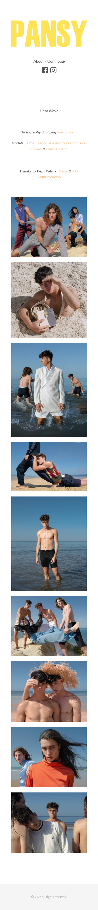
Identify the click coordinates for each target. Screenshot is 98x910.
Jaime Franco (36, 143)
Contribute (56, 61)
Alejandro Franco (63, 143)
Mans (63, 171)
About (38, 61)
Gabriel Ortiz (57, 149)
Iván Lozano (67, 132)
